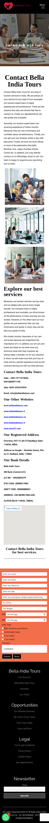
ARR (4, 614)
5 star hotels (9, 639)
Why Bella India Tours (24, 683)
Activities (24, 688)
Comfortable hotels (12, 632)
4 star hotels (9, 636)
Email (24, 785)
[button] (6, 817)
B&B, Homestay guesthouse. (16, 628)
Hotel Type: (6, 625)
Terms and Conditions (24, 745)
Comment (6, 643)
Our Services (24, 677)
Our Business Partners (24, 711)
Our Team (24, 694)
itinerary (23, 138)
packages (37, 99)
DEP (4, 620)
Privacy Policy (24, 751)
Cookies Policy (24, 756)
